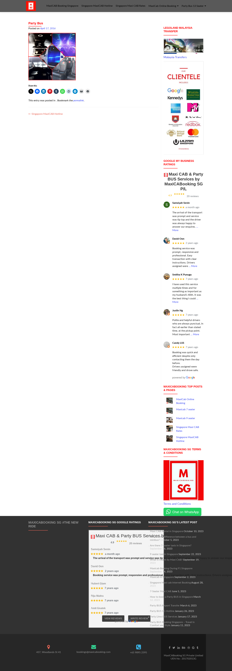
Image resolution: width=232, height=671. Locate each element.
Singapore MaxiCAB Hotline (97, 6)
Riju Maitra (97, 596)
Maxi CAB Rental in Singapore (166, 531)
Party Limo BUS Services (163, 616)
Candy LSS (178, 343)
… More (193, 266)
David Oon (178, 239)
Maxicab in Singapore (162, 577)
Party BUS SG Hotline (162, 611)
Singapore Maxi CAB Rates (130, 6)
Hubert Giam (98, 583)
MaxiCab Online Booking (162, 6)
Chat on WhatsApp (185, 511)
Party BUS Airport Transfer (165, 605)
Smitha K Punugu (182, 274)
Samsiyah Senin (181, 203)
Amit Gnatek (98, 608)
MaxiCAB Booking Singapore (62, 6)
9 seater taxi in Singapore (164, 554)
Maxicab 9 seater (185, 418)
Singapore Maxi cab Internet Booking (170, 582)
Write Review (139, 618)
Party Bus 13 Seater (193, 6)
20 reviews (193, 196)
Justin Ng (177, 310)
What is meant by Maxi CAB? (166, 559)
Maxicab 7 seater (185, 409)
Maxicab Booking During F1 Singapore (171, 568)
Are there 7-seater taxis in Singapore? (170, 545)
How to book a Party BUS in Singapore (171, 597)
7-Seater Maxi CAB (160, 591)
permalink (78, 100)
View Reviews (113, 618)
